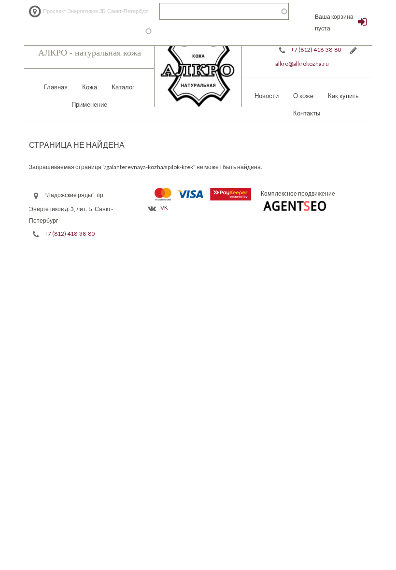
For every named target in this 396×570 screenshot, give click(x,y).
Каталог (123, 87)
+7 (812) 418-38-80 (316, 49)
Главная (56, 87)
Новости (267, 96)
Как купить (343, 96)
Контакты (306, 113)
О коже (303, 96)
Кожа (89, 87)
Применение (89, 104)
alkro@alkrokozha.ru (302, 63)
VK (164, 207)
